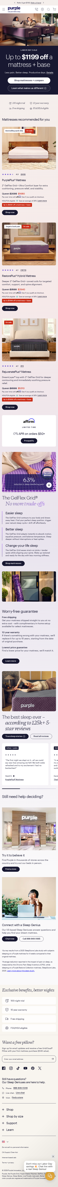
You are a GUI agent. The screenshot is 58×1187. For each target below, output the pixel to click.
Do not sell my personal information (15, 1147)
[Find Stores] (42, 9)
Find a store (10, 869)
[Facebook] (3, 1068)
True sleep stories (13, 736)
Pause (49, 485)
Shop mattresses (13, 563)
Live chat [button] (20, 1093)
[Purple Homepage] (14, 9)
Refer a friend (36, 3)
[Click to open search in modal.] (48, 9)
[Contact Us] (36, 9)
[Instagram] (11, 1068)
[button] (29, 440)
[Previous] (15, 3)
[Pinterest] (32, 1068)
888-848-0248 (20, 1088)
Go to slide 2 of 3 (29, 788)
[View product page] (29, 148)
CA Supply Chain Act (10, 1152)
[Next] (43, 3)
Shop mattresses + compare (29, 80)
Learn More (29, 106)
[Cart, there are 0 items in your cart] (54, 9)
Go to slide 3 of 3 (47, 788)
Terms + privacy (8, 1162)
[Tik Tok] (18, 1068)
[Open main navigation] (3, 9)
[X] (39, 1068)
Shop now (9, 212)
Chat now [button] (9, 939)
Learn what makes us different (27, 88)
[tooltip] (29, 1141)
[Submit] (53, 1059)
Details (50, 73)
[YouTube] (25, 1068)
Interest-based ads (9, 1157)
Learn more (42, 201)
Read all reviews (41, 736)
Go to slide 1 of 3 (11, 788)
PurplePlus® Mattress (14, 779)
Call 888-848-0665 (31, 939)
